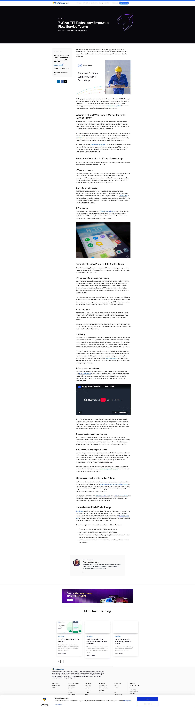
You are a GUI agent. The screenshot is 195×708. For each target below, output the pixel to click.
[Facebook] (62, 81)
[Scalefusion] (61, 3)
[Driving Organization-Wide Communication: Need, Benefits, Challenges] (97, 627)
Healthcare (116, 685)
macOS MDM (87, 690)
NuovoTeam (61, 19)
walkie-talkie (80, 138)
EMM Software (71, 690)
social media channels (121, 496)
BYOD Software (71, 694)
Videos (86, 694)
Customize (147, 704)
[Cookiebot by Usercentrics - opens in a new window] (44, 705)
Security (131, 687)
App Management (103, 685)
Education (116, 687)
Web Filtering (102, 692)
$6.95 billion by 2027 (114, 106)
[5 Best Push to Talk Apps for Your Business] (69, 627)
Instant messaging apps (97, 144)
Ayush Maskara (62, 653)
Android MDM (88, 685)
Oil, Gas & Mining (118, 694)
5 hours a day (123, 196)
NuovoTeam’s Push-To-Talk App (61, 73)
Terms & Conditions (134, 691)
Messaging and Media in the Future (61, 69)
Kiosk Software (71, 692)
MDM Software (71, 687)
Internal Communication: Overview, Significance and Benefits (123, 641)
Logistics (116, 689)
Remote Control (102, 687)
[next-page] (62, 661)
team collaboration (85, 374)
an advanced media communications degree (114, 484)
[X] (65, 81)
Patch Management (103, 694)
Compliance (132, 693)
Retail (115, 690)
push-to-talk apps (111, 358)
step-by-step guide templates (108, 469)
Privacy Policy (133, 689)
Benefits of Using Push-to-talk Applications (61, 64)
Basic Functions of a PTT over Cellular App (61, 60)
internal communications (107, 211)
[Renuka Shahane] (76, 566)
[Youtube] (138, 686)
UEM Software (71, 685)
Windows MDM (88, 687)
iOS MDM (87, 689)
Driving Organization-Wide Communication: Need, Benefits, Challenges (96, 641)
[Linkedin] (58, 81)
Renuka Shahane (91, 562)
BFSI (115, 692)
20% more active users (103, 496)
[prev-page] (58, 661)
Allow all (147, 699)
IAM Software (71, 689)
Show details (58, 704)
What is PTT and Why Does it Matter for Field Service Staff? (62, 56)
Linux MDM (87, 692)
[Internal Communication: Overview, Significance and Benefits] (125, 627)
